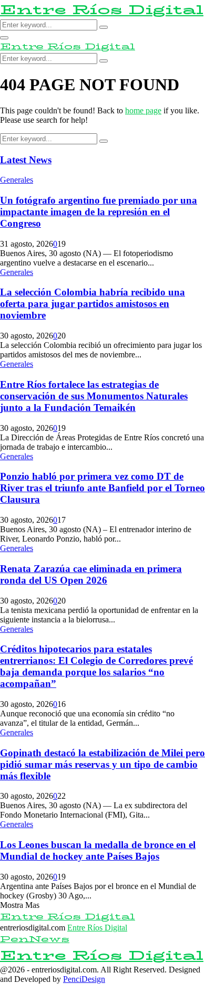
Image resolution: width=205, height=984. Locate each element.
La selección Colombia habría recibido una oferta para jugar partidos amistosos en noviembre (92, 304)
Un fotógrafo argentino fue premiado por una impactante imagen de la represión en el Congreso (98, 212)
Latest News (26, 159)
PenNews (34, 939)
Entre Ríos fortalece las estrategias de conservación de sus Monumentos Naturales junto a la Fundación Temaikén (94, 396)
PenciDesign (84, 979)
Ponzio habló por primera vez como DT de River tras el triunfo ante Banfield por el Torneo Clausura (102, 488)
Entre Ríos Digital (101, 9)
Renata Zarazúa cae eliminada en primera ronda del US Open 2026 (91, 574)
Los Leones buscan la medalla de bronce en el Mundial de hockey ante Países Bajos (98, 850)
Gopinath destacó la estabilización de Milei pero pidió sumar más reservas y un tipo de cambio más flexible (102, 764)
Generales (16, 179)
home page (143, 110)
